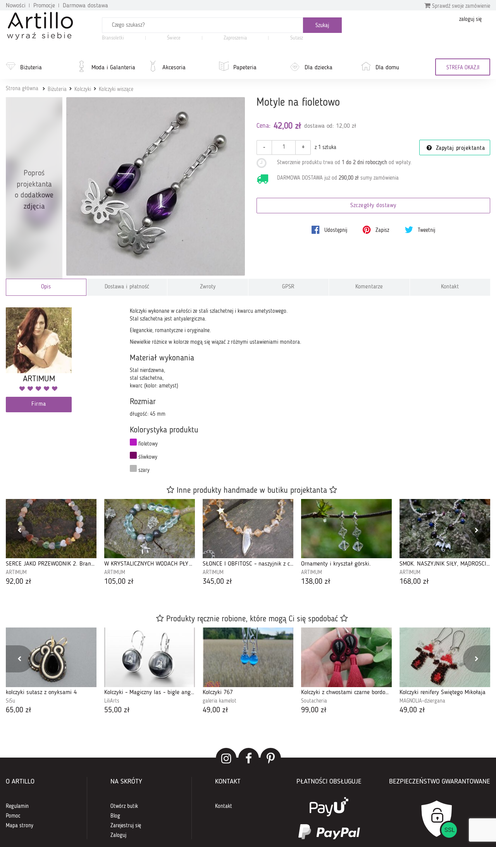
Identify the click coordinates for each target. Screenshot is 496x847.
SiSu (10, 701)
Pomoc (13, 816)
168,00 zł (414, 582)
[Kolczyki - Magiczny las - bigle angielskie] (149, 657)
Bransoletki (113, 38)
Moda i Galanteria (113, 68)
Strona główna (22, 88)
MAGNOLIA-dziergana (422, 701)
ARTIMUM (16, 572)
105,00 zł (119, 582)
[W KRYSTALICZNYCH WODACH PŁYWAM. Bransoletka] (149, 528)
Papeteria (245, 68)
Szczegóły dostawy (373, 206)
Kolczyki (82, 89)
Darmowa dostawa (85, 6)
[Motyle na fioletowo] (155, 186)
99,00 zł (314, 710)
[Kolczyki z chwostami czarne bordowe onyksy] (346, 657)
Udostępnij (335, 230)
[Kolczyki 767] (248, 657)
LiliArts (111, 701)
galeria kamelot (219, 701)
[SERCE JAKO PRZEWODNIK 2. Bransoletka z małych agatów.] (51, 528)
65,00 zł (18, 710)
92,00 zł (18, 582)
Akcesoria (174, 68)
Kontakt (450, 287)
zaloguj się (470, 19)
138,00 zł (316, 582)
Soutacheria (314, 701)
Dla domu (387, 68)
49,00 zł (215, 710)
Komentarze (369, 287)
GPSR (288, 287)
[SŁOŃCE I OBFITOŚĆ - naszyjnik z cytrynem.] (248, 528)
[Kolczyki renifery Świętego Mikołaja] (445, 657)
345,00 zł (217, 582)
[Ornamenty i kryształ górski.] (346, 528)
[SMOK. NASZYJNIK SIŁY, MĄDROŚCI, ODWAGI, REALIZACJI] (445, 528)
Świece (174, 38)
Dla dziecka (318, 68)
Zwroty (207, 287)
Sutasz (296, 38)
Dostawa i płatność (127, 287)
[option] (51, 543)
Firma (38, 404)
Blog (115, 816)
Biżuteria (31, 68)
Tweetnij (425, 230)
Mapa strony (19, 825)
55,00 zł (117, 710)
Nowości (16, 6)
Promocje (44, 6)
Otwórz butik (124, 806)
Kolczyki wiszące (116, 89)
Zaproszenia (235, 38)
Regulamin (17, 806)
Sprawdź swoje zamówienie (460, 6)
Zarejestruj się (125, 825)
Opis (46, 287)
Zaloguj (118, 835)
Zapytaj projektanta (459, 148)
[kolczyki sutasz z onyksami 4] (51, 657)
